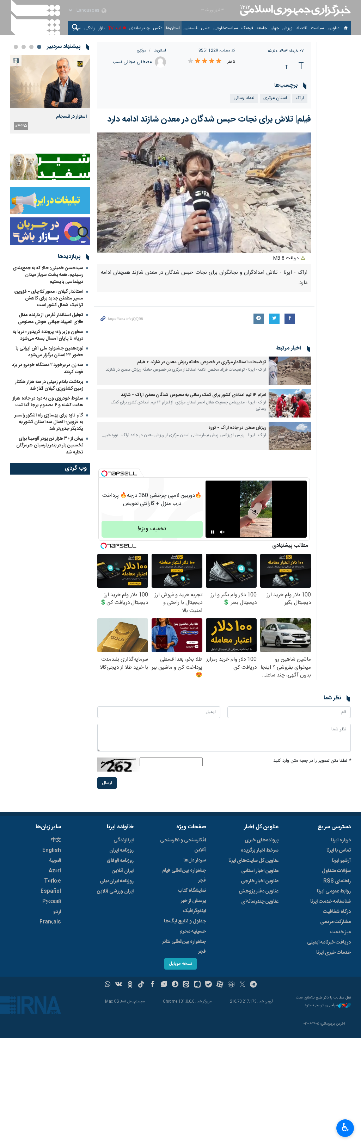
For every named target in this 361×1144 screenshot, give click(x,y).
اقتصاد (301, 28)
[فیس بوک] (152, 985)
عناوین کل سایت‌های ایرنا (253, 861)
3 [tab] (24, 47)
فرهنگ (247, 28)
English (51, 850)
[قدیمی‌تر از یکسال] (290, 371)
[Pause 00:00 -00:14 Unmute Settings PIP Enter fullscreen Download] (204, 192)
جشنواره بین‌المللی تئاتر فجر (184, 947)
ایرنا (294, 11)
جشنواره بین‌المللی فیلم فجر (184, 875)
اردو (57, 912)
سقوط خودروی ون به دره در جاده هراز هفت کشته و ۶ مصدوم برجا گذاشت (48, 402)
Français (50, 922)
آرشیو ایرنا (341, 861)
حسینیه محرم (192, 931)
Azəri (55, 871)
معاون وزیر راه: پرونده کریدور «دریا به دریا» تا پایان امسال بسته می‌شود (48, 335)
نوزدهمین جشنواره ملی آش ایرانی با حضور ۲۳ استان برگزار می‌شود (49, 352)
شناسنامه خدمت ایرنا (330, 901)
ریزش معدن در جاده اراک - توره (237, 428)
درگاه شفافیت (337, 912)
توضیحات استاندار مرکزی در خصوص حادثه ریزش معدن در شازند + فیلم (201, 362)
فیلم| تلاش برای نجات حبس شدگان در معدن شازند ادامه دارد (209, 119)
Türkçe (52, 881)
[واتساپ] (107, 985)
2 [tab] (31, 47)
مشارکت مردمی (335, 922)
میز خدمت (340, 932)
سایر (77, 28)
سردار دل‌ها (194, 860)
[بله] (208, 985)
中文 (56, 840)
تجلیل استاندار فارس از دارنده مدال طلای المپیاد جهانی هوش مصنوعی (50, 318)
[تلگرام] (253, 985)
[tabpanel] (50, 94)
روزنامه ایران (121, 850)
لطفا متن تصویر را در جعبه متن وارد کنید (312, 760)
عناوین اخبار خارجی (260, 881)
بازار (101, 28)
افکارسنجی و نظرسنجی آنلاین (183, 845)
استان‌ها (173, 28)
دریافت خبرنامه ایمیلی (329, 942)
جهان (274, 28)
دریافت (286, 258)
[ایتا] (186, 985)
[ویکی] (118, 985)
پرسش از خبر (193, 901)
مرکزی (141, 50)
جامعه (262, 28)
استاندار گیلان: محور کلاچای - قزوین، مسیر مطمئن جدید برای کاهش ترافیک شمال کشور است (48, 298)
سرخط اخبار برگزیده (260, 850)
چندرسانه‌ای (139, 28)
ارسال (107, 783)
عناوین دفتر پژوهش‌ (259, 891)
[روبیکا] (231, 985)
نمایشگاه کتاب (192, 890)
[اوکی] (130, 985)
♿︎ (345, 1127)
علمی (205, 28)
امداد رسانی (244, 98)
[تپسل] (104, 473)
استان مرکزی (275, 98)
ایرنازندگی (124, 840)
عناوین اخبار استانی (260, 871)
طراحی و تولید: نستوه (321, 1006)
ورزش (287, 28)
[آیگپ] (197, 985)
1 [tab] (39, 47)
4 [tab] (16, 47)
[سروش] (175, 985)
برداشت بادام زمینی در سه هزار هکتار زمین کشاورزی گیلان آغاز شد (49, 385)
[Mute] (222, 532)
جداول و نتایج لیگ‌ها (185, 921)
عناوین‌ (333, 28)
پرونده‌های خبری (262, 840)
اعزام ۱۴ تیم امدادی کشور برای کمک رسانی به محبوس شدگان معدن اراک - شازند (193, 395)
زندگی (89, 28)
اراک (300, 98)
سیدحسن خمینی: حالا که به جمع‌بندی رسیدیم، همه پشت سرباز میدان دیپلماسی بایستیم (48, 274)
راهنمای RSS (337, 881)
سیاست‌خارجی (225, 28)
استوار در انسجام (71, 116)
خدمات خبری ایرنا (333, 952)
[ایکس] (242, 985)
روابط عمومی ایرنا (334, 891)
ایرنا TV (114, 28)
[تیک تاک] (141, 985)
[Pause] (212, 532)
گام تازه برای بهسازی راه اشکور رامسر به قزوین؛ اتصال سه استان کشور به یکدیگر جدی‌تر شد (48, 422)
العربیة (55, 861)
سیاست (317, 28)
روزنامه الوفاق (120, 861)
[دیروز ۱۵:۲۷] (50, 81)
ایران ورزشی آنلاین (115, 891)
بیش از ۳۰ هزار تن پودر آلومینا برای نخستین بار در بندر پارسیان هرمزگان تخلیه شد (49, 445)
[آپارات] (220, 985)
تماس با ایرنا (338, 850)
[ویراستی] (164, 985)
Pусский (51, 901)
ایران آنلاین (123, 871)
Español (51, 891)
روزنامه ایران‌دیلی (117, 881)
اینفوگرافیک (194, 911)
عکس (158, 28)
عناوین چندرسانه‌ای (260, 901)
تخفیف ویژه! (151, 529)
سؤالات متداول (336, 871)
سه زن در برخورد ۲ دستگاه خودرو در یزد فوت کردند (47, 368)
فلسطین (190, 28)
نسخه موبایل (180, 963)
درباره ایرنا (341, 840)
